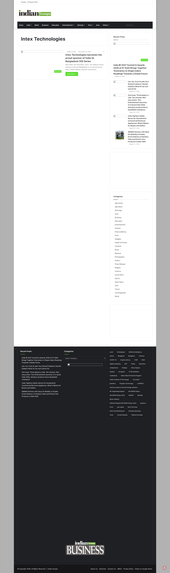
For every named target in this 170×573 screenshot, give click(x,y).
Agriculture (119, 203)
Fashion (118, 228)
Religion (118, 268)
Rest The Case (132, 407)
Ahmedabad (121, 352)
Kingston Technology (126, 383)
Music (117, 250)
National (118, 253)
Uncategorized (120, 293)
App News (118, 207)
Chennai (141, 356)
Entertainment (67, 25)
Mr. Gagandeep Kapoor (117, 391)
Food (116, 235)
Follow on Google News (143, 569)
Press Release (120, 264)
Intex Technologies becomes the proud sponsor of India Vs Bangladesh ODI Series (83, 58)
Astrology (118, 210)
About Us (94, 569)
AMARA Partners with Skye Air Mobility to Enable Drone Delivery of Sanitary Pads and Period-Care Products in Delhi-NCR (138, 137)
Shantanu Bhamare (134, 411)
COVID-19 (113, 360)
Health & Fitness (121, 242)
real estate (120, 407)
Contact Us (112, 569)
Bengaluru (131, 356)
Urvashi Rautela (122, 415)
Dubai (133, 364)
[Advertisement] (131, 170)
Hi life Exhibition (134, 372)
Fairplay (124, 368)
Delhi (143, 360)
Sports (117, 278)
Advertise (102, 569)
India (28, 25)
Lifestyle (80, 25)
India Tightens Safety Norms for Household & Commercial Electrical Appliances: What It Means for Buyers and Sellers (138, 121)
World (37, 25)
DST (125, 364)
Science (118, 271)
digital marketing (115, 364)
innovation (136, 379)
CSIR (136, 360)
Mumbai (140, 395)
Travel (117, 289)
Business (45, 25)
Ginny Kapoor (135, 368)
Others (105, 25)
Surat (111, 415)
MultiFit (131, 395)
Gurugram (121, 372)
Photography (119, 257)
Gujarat (112, 372)
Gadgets (118, 239)
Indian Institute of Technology (119, 379)
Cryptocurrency (125, 360)
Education (55, 25)
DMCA (119, 569)
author (112, 356)
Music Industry (114, 399)
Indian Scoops (71, 51)
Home (21, 25)
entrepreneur (114, 368)
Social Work (119, 275)
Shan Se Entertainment (117, 411)
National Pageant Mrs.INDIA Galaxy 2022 (123, 403)
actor (111, 352)
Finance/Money (120, 232)
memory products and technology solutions (124, 387)
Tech (90, 25)
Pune (111, 407)
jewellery (113, 383)
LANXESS (140, 383)
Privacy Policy (128, 569)
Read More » (71, 74)
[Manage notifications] (164, 568)
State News (119, 282)
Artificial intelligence (135, 352)
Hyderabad (113, 375)
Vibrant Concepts (137, 415)
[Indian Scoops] (34, 13)
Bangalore (121, 356)
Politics (117, 260)
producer (143, 403)
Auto (98, 25)
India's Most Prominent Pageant (131, 375)
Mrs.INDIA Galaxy (134, 391)
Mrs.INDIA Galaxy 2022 (117, 395)
